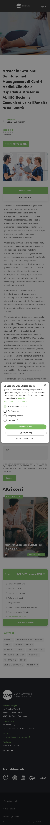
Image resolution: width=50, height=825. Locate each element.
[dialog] (25, 412)
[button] (25, 402)
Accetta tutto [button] (25, 427)
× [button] (45, 385)
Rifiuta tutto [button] (26, 433)
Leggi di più (22, 398)
